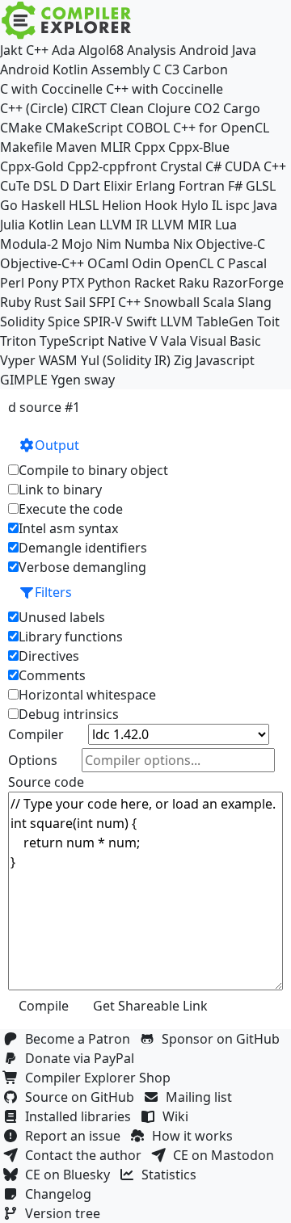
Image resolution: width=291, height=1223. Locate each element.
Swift (141, 321)
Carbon (205, 69)
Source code (46, 782)
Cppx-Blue (199, 147)
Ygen (66, 380)
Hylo (195, 205)
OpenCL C (195, 263)
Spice (64, 321)
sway (99, 380)
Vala (174, 341)
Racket (154, 283)
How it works (195, 1136)
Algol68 (101, 50)
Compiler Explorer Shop (101, 1077)
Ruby (15, 302)
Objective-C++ (42, 263)
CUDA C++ (255, 166)
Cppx (149, 147)
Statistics (172, 1174)
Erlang (155, 186)
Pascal (247, 263)
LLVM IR (123, 224)
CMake (21, 128)
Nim (108, 244)
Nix (182, 244)
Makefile (26, 147)
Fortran (202, 186)
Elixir (118, 186)
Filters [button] (53, 592)
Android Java (217, 50)
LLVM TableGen (207, 321)
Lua (226, 224)
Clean (127, 108)
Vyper (18, 360)
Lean (81, 224)
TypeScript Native (93, 341)
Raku (194, 283)
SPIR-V (103, 321)
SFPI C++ (115, 302)
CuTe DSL (28, 186)
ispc (238, 205)
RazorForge (248, 283)
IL (217, 205)
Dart (86, 186)
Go (9, 205)
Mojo (77, 244)
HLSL (84, 205)
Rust (47, 302)
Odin (147, 263)
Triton (18, 341)
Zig (183, 360)
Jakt (11, 50)
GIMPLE (24, 380)
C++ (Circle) (34, 108)
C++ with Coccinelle (164, 89)
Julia (12, 224)
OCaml (108, 263)
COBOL (148, 128)
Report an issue (76, 1136)
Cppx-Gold (32, 166)
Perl (12, 283)
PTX (72, 283)
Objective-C (230, 244)
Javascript (225, 360)
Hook (161, 205)
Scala (218, 302)
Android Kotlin (44, 69)
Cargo (241, 108)
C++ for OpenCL (221, 128)
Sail (75, 302)
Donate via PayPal (83, 1058)
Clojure (169, 108)
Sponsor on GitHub (224, 1039)
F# (235, 186)
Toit (268, 321)
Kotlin (46, 224)
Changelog (61, 1194)
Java (265, 205)
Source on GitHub (83, 1097)
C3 (171, 69)
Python (109, 283)
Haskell (43, 205)
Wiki (178, 1116)
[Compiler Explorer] (66, 20)
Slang (255, 302)
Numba (147, 244)
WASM (58, 360)
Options (32, 760)
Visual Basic (225, 341)
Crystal (181, 166)
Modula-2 (29, 244)
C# (213, 166)
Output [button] (57, 445)
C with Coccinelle (51, 89)
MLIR (115, 147)
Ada (63, 50)
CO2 (207, 108)
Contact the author (86, 1155)
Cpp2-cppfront (112, 166)
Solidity (22, 321)
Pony (42, 283)
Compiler (36, 734)
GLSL (261, 186)
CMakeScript (84, 128)
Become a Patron (81, 1039)
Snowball (172, 302)
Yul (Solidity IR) (126, 360)
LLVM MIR (181, 224)
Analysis (151, 50)
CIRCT (89, 108)
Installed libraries (81, 1116)
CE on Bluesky (70, 1174)
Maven (76, 147)
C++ (37, 50)
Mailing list (202, 1097)
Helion (121, 205)
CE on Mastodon (226, 1155)
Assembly (120, 69)
